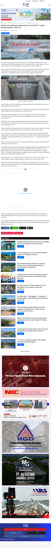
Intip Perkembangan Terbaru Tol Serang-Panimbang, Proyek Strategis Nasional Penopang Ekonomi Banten (31, 265)
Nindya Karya (18, 233)
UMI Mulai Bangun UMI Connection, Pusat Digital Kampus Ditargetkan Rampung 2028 (33, 243)
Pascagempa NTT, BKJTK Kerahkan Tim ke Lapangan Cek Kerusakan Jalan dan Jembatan (31, 287)
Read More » (20, 246)
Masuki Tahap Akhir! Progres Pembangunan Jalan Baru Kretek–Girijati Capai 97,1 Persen (32, 319)
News (6, 22)
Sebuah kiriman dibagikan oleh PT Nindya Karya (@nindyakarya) (25, 210)
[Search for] (49, 5)
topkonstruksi (6, 30)
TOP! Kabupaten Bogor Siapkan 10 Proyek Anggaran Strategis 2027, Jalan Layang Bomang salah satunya (31, 309)
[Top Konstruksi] (25, 5)
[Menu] (1, 5)
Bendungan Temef (7, 233)
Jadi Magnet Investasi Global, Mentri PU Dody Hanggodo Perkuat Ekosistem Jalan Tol (32, 330)
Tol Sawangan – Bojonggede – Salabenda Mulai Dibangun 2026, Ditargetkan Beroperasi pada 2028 (32, 298)
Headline (3, 33)
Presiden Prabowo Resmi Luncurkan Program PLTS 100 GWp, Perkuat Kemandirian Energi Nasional (32, 276)
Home (3, 22)
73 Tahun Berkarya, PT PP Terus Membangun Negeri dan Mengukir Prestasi (32, 253)
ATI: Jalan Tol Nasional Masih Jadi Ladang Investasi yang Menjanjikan (31, 341)
